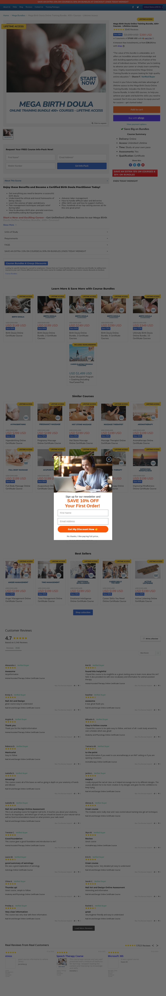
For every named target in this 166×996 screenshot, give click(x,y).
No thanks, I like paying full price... (83, 536)
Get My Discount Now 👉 (83, 529)
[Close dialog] (109, 459)
